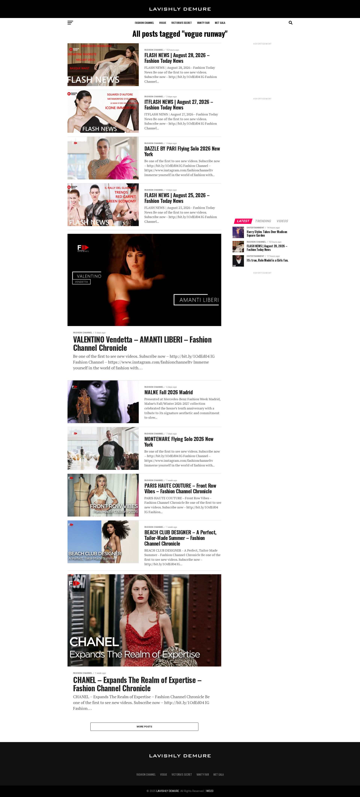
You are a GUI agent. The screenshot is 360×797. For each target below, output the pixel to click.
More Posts (144, 726)
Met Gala (220, 23)
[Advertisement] (262, 156)
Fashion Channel (144, 23)
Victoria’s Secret (181, 23)
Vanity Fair (203, 23)
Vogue (162, 23)
